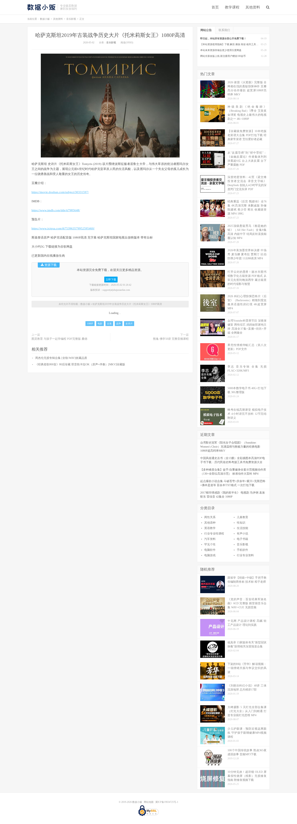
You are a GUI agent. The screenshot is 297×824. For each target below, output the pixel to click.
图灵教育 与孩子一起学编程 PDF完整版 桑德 (59, 338)
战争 (118, 323)
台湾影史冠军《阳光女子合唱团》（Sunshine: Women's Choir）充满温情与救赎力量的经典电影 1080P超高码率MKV (230, 446)
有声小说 (242, 533)
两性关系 (210, 517)
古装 (109, 323)
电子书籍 (242, 539)
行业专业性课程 (214, 533)
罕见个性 (210, 544)
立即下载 (111, 279)
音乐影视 (71, 19)
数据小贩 (41, 7)
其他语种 (210, 522)
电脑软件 (210, 549)
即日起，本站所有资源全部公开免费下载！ (223, 38)
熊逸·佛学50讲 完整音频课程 (171, 338)
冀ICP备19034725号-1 (166, 802)
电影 (100, 323)
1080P (90, 323)
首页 (215, 7)
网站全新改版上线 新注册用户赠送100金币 (223, 56)
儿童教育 (242, 517)
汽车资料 (210, 539)
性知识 (241, 522)
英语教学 (210, 528)
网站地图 (149, 802)
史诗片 (129, 323)
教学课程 (232, 7)
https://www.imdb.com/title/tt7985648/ (56, 210)
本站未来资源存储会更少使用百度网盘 (220, 50)
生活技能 (242, 528)
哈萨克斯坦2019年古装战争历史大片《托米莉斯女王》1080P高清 (110, 35)
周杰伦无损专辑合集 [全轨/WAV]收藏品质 (61, 357)
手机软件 (242, 549)
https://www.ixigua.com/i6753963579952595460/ (63, 228)
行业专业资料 (245, 555)
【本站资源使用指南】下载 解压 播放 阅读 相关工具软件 (230, 44)
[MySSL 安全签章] (148, 810)
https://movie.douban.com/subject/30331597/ (60, 192)
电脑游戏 (210, 555)
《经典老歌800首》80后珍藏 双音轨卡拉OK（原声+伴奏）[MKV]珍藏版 (80, 364)
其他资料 (252, 7)
